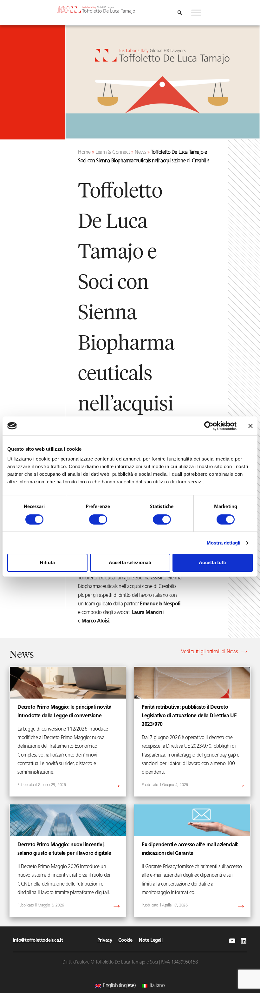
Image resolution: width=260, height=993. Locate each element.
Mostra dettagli (224, 542)
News (140, 152)
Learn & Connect (112, 152)
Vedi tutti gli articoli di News (209, 651)
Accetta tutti (212, 562)
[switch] (98, 519)
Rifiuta (47, 562)
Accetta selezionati (130, 562)
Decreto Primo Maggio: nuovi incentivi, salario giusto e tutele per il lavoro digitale (64, 849)
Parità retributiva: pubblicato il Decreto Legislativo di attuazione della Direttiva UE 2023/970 (189, 716)
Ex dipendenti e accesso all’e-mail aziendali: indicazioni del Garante (190, 849)
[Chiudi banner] (250, 425)
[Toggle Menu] (196, 13)
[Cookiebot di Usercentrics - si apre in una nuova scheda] (209, 425)
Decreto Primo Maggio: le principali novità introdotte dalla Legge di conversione (64, 712)
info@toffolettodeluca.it (38, 940)
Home (84, 152)
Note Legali (151, 940)
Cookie (125, 940)
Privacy (104, 940)
